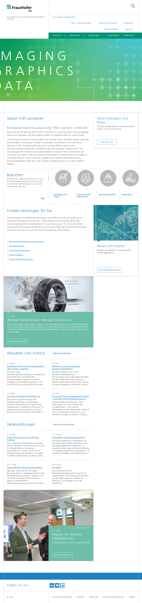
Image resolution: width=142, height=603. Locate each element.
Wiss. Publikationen (81, 23)
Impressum (93, 597)
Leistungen (113, 35)
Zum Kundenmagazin (109, 270)
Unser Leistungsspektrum (19, 250)
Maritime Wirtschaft (98, 194)
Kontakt (80, 597)
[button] (8, 94)
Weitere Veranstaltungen (64, 424)
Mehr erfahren (16, 341)
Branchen (75, 35)
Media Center (111, 29)
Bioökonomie (117, 194)
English (129, 29)
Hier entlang (107, 142)
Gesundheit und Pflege (51, 195)
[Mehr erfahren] (48, 294)
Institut (57, 35)
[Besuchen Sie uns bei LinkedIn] (52, 585)
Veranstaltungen (108, 23)
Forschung (93, 35)
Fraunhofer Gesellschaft (63, 17)
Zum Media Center (16, 246)
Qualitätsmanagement (62, 597)
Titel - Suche (132, 5)
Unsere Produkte (16, 255)
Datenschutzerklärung (113, 597)
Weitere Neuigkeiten (62, 353)
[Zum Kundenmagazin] (116, 223)
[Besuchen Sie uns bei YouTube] (57, 585)
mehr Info (26, 373)
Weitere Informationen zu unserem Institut (26, 241)
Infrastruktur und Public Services (75, 195)
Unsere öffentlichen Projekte (21, 259)
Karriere (128, 23)
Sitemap (131, 597)
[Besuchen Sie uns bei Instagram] (62, 585)
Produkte (129, 35)
